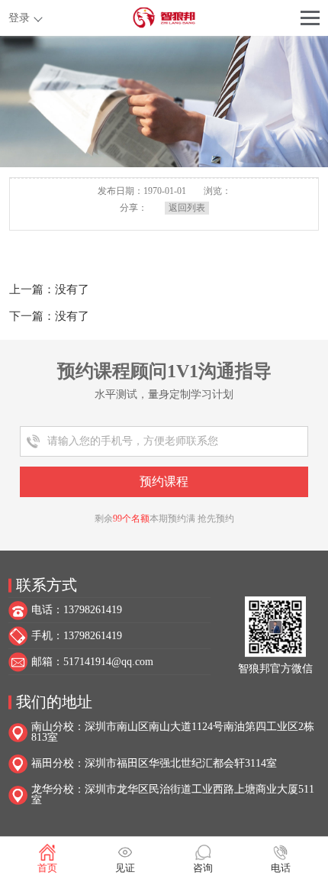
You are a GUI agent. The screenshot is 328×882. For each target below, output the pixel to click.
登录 (19, 18)
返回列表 (187, 207)
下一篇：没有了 (49, 316)
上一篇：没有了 (49, 289)
